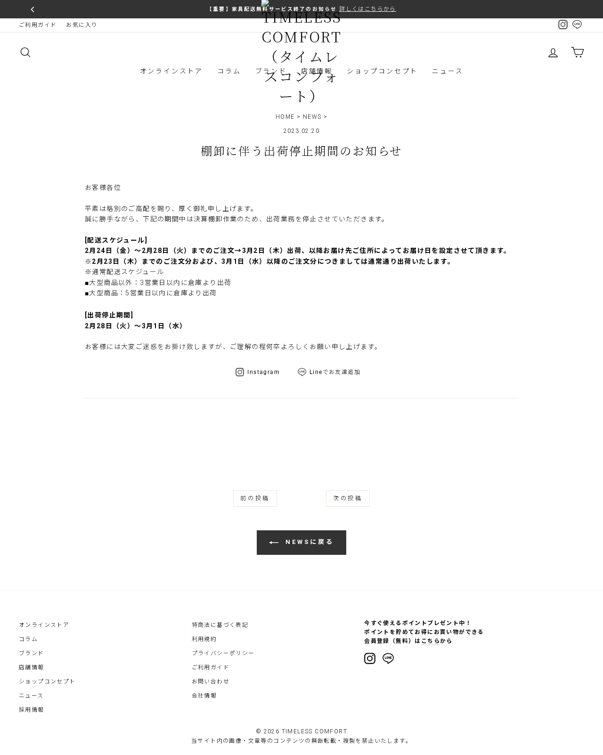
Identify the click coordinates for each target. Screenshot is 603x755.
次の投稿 (347, 498)
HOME (285, 117)
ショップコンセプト (382, 71)
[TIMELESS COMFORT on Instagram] (369, 658)
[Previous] (33, 9)
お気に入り (82, 25)
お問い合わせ (210, 681)
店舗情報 (31, 667)
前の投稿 (254, 498)
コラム (229, 71)
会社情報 (204, 695)
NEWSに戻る (308, 542)
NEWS (312, 117)
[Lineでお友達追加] (388, 660)
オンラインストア (171, 71)
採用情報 (31, 709)
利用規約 (204, 639)
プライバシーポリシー (223, 653)
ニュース (447, 71)
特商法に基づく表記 (220, 625)
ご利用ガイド (38, 25)
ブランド (31, 653)
